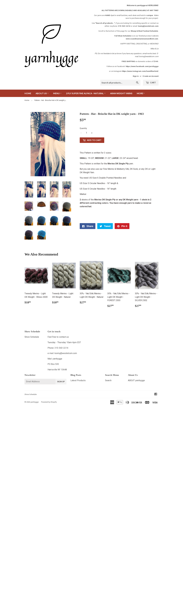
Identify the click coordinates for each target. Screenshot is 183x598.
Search (108, 380)
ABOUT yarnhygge (136, 380)
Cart (153, 82)
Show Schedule (32, 337)
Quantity (83, 128)
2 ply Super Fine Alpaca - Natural (85, 93)
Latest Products (78, 380)
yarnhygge (35, 402)
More (140, 93)
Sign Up (61, 381)
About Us (41, 93)
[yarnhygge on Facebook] (155, 394)
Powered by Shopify (49, 402)
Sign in (136, 76)
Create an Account (150, 76)
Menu (56, 93)
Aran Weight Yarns (121, 93)
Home (28, 93)
